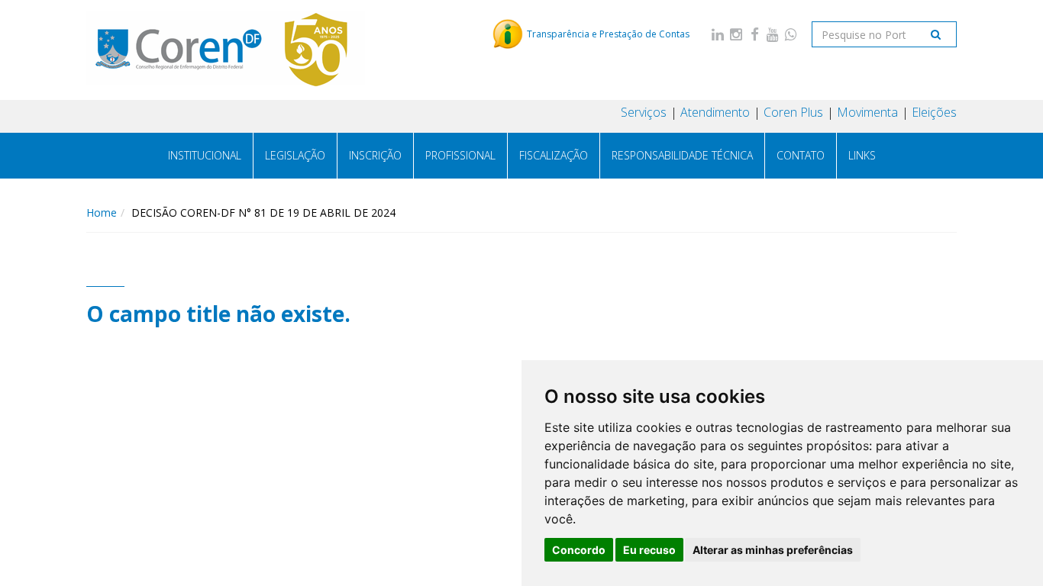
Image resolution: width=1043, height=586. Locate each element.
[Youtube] (773, 34)
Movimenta (867, 112)
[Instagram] (736, 34)
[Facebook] (754, 34)
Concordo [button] (578, 549)
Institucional (204, 155)
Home (101, 212)
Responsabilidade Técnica (682, 155)
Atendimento (715, 112)
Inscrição (375, 155)
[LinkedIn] (718, 34)
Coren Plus (793, 112)
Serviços (644, 112)
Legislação (295, 155)
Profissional (460, 155)
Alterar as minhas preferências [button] (773, 549)
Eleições (934, 112)
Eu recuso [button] (649, 549)
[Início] (226, 49)
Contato (801, 155)
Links (862, 155)
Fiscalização (553, 155)
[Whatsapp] (791, 34)
